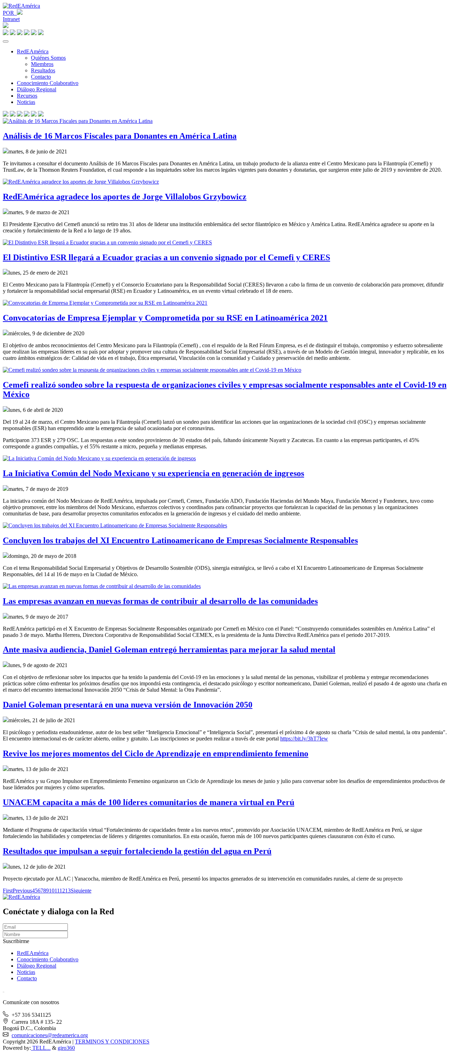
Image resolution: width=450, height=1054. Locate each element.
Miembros (42, 64)
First (8, 891)
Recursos (27, 96)
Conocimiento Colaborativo (47, 83)
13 (68, 891)
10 (51, 891)
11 (56, 891)
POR (10, 13)
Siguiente (81, 891)
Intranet (11, 19)
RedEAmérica (33, 51)
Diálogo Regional (36, 89)
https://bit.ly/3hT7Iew (304, 739)
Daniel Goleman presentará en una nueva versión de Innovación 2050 (127, 704)
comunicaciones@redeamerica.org (50, 1035)
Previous (22, 891)
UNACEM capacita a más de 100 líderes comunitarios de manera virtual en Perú (148, 802)
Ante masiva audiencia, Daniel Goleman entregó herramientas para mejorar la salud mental (169, 649)
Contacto (41, 77)
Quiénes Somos (48, 58)
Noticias (26, 102)
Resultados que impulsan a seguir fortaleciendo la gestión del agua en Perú (137, 851)
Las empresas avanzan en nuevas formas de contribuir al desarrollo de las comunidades (160, 601)
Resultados (43, 70)
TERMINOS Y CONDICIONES (112, 1042)
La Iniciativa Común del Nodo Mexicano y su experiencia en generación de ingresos (153, 473)
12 (62, 891)
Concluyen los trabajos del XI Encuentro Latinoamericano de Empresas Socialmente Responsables (180, 540)
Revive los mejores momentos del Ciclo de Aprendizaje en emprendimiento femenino (155, 753)
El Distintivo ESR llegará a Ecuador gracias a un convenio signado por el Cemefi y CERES (166, 257)
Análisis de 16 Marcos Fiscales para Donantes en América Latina (120, 135)
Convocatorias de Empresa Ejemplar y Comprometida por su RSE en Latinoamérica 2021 (165, 317)
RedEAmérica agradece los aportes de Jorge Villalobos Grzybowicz (124, 196)
